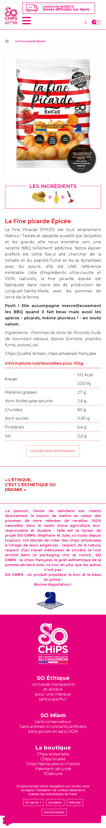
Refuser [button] (75, 802)
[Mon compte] (86, 22)
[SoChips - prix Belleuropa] (50, 601)
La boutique (53, 747)
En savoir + (33, 802)
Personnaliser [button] (54, 812)
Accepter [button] (55, 802)
